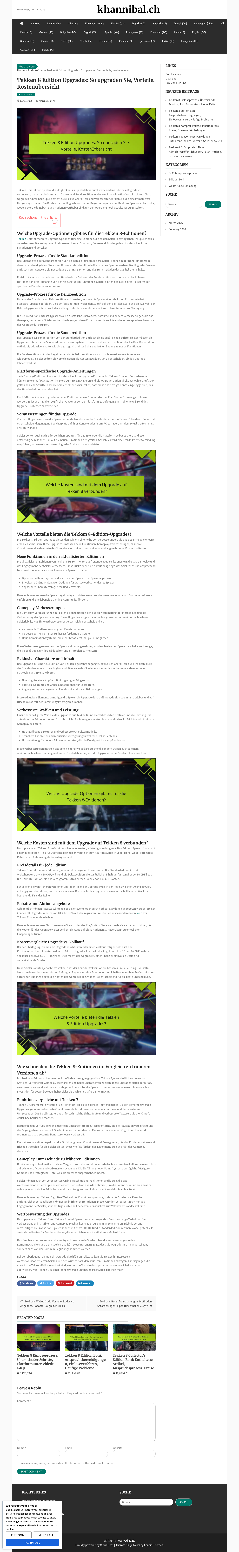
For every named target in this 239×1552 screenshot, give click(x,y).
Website (117, 1448)
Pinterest (66, 1283)
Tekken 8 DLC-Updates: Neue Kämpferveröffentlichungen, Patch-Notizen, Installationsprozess (195, 151)
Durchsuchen (54, 23)
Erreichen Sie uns (94, 23)
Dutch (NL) (67, 41)
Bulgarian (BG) (68, 32)
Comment (24, 1401)
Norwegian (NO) (203, 23)
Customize (18, 1535)
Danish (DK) (180, 23)
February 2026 (177, 229)
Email (69, 1448)
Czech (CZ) (86, 41)
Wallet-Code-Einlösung (183, 186)
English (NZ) (138, 23)
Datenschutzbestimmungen (39, 1501)
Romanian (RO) (158, 32)
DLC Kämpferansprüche (183, 173)
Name (21, 1448)
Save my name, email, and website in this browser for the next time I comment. (68, 1463)
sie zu (139, 913)
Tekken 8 (22, 239)
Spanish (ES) (27, 41)
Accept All (32, 1542)
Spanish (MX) (112, 32)
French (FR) (106, 41)
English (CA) (90, 32)
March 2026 (176, 223)
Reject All (45, 1535)
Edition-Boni (176, 179)
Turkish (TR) (168, 41)
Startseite (35, 23)
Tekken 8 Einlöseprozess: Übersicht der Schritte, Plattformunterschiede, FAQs (37, 1361)
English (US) (118, 23)
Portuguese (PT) (134, 32)
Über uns (73, 23)
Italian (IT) (179, 32)
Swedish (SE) (160, 23)
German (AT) (46, 32)
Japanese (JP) (148, 41)
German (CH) (27, 50)
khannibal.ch (128, 9)
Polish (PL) (48, 50)
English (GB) (199, 32)
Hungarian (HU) (189, 41)
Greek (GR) (47, 41)
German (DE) (126, 41)
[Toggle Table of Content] (53, 223)
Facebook (27, 1283)
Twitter (47, 1283)
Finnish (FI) (26, 32)
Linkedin (85, 1283)
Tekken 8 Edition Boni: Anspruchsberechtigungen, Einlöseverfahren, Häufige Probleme (85, 1361)
